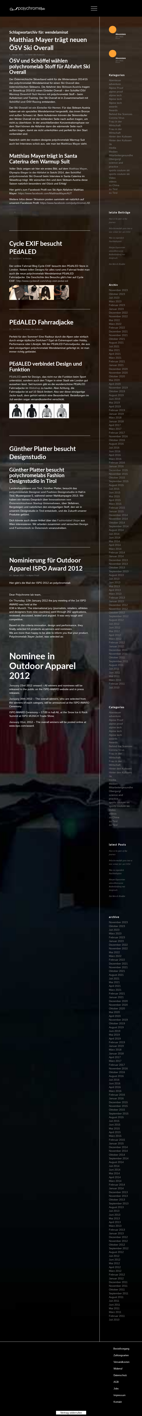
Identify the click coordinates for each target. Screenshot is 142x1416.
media (112, 147)
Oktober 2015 (117, 477)
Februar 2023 (117, 305)
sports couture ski (119, 170)
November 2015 (118, 473)
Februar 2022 (117, 327)
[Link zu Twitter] (113, 8)
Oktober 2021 (117, 338)
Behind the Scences (120, 114)
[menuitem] (121, 1348)
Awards (113, 110)
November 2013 (118, 563)
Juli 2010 (114, 687)
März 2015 (115, 503)
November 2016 (118, 436)
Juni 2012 (114, 627)
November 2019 (118, 387)
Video (112, 177)
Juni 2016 (114, 451)
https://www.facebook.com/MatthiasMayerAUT (45, 193)
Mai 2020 (114, 380)
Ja (110, 144)
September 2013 (119, 571)
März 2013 (115, 593)
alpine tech (115, 95)
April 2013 (115, 590)
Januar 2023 (116, 308)
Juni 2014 (114, 537)
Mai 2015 (114, 496)
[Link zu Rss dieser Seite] (130, 8)
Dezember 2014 (118, 515)
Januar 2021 (116, 365)
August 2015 (116, 485)
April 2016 (115, 455)
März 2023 (115, 301)
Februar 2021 (117, 361)
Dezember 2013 (118, 560)
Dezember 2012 (118, 604)
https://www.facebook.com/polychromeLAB (65, 202)
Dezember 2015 (118, 470)
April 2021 (115, 353)
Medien (28, 258)
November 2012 (118, 608)
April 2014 (115, 544)
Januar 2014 (116, 556)
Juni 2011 (114, 672)
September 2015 (119, 481)
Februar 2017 (117, 432)
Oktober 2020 (117, 376)
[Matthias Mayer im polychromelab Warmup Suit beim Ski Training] (17, 214)
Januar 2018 (116, 421)
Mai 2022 (114, 320)
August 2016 (116, 443)
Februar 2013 (117, 597)
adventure (115, 84)
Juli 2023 (114, 297)
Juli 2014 (114, 533)
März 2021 (115, 357)
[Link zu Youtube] (124, 8)
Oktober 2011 (117, 657)
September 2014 (119, 526)
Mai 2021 (114, 350)
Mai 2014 (114, 541)
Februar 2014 (117, 552)
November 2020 (118, 372)
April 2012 (115, 635)
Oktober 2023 (117, 294)
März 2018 (115, 417)
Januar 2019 (116, 413)
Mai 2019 (114, 402)
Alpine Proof (33, 575)
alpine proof (116, 91)
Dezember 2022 (118, 312)
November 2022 (118, 316)
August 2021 (116, 342)
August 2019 (116, 395)
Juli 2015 (114, 488)
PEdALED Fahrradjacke (41, 322)
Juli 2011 (114, 668)
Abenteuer (115, 80)
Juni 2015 (114, 492)
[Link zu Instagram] (119, 8)
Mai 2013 (114, 586)
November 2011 (118, 653)
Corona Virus (116, 117)
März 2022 (115, 323)
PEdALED (15, 376)
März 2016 (115, 458)
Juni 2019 (114, 398)
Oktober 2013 (117, 567)
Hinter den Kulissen (36, 55)
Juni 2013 (114, 582)
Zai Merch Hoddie (117, 263)
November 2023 (118, 290)
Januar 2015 (116, 511)
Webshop (34, 388)
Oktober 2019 (117, 391)
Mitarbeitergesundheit (121, 155)
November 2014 (118, 518)
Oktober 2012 (117, 612)
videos (112, 181)
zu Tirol (113, 189)
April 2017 (115, 425)
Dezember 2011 (118, 650)
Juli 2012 (114, 623)
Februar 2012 (117, 642)
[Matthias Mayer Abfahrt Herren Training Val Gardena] (35, 214)
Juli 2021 (114, 346)
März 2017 (115, 428)
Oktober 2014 (117, 522)
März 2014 (115, 548)
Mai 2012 (114, 631)
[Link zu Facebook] (108, 8)
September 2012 (119, 616)
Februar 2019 (117, 410)
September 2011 (118, 661)
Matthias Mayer (78, 168)
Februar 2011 (117, 683)
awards (113, 106)
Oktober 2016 (117, 440)
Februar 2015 (117, 507)
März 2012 (115, 638)
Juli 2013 (114, 578)
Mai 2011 (114, 676)
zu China (114, 185)
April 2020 (115, 383)
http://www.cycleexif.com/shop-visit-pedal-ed (42, 280)
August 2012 (116, 619)
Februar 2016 (117, 462)
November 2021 (118, 335)
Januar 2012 (116, 646)
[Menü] (92, 8)
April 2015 (115, 500)
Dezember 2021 (118, 331)
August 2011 (116, 664)
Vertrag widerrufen (71, 1412)
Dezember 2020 (118, 368)
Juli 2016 (114, 447)
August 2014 (116, 530)
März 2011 (115, 679)
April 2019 (115, 406)
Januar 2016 (116, 466)
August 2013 (116, 575)
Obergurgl (115, 159)
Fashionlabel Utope (68, 520)
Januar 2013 (116, 601)
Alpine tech (115, 99)
